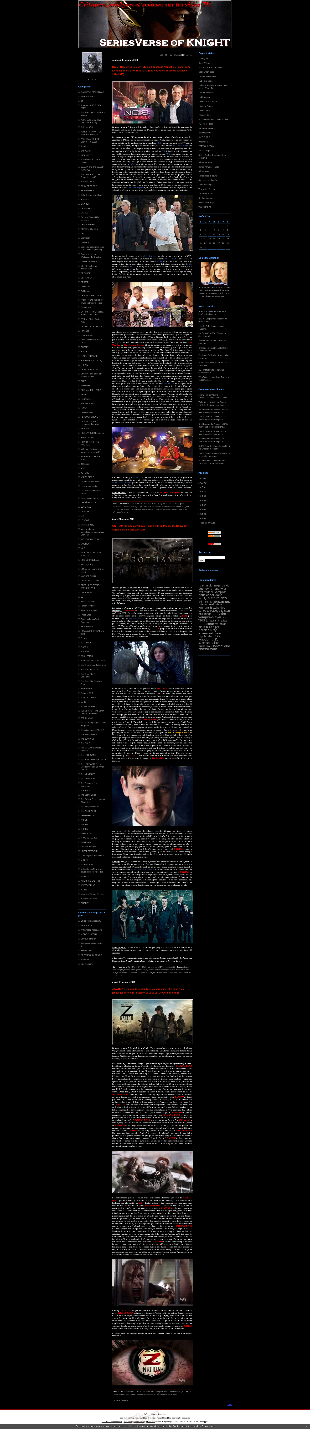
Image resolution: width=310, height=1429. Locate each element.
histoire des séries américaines (214, 600)
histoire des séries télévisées (211, 609)
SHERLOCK (86, 643)
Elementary (86, 307)
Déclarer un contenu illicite (112, 1422)
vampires (220, 592)
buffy (213, 630)
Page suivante (121, 1400)
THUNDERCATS (88, 815)
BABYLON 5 (86, 151)
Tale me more (87, 964)
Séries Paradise (205, 162)
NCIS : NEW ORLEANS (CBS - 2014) (147, 504)
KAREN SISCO (87, 477)
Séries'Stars (203, 171)
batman (127, 970)
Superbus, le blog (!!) (207, 180)
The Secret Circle (88, 795)
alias (224, 620)
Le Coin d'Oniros (205, 93)
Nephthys (202, 409)
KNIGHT (202, 417)
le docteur (206, 624)
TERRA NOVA (87, 718)
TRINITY (84, 829)
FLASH (84, 351)
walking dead (124, 1394)
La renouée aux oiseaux (91, 921)
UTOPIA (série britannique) (92, 856)
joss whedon (209, 637)
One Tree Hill (86, 592)
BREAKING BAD (88, 190)
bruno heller (180, 970)
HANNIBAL (86, 399)
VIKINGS (84, 876)
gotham (185, 967)
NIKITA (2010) (87, 564)
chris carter (206, 595)
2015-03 (202, 478)
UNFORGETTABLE (89, 851)
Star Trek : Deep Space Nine (93, 665)
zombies (133, 1394)
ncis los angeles (154, 507)
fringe (208, 614)
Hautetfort (162, 1414)
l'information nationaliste (91, 930)
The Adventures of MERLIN (92, 730)
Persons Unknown (89, 610)
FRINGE (84, 365)
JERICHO (85, 473)
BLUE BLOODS (87, 182)
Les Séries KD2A (88, 502)
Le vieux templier (88, 939)
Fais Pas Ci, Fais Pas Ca (91, 326)
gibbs (168, 509)
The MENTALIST (88, 774)
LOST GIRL (86, 520)
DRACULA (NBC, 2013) (91, 295)
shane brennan (148, 509)
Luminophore (204, 110)
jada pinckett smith (145, 973)
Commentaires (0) (130, 507)
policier (204, 630)
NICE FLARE (204, 137)
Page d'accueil (175, 55)
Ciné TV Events (205, 63)
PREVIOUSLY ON (206, 146)
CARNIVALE (86, 208)
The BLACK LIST (88, 739)
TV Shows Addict (205, 193)
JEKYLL (84, 468)
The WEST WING (88, 811)
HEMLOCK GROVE (89, 417)
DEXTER (85, 282)
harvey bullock (148, 970)
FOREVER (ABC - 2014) (91, 360)
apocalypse (141, 1394)
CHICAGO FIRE (88, 224)
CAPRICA (85, 204)
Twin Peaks (86, 842)
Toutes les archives (206, 523)
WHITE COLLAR (88, 885)
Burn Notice (86, 199)
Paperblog (203, 142)
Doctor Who (86, 287)
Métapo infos (86, 925)
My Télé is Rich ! (205, 124)
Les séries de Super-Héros (92, 498)
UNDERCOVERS (88, 847)
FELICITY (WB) (87, 335)
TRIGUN (84, 824)
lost (201, 585)
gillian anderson (209, 644)
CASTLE (84, 213)
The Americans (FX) (89, 734)
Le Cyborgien (204, 97)
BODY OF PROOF (89, 186)
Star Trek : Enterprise (90, 669)
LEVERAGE (86, 507)
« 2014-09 (162, 55)
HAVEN (84, 408)
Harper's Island (87, 403)
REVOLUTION (87, 627)
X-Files (84, 890)
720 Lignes (203, 58)
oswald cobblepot (162, 970)
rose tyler (219, 588)
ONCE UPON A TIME (90, 581)
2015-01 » (187, 55)
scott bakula (180, 507)
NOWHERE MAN (88, 576)
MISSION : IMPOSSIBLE (91, 539)
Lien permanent (154, 967)
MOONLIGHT (86, 544)
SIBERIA (84, 647)
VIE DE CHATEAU (89, 934)
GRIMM (84, 395)
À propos (92, 79)
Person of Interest (88, 606)
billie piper (212, 627)
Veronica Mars (87, 864)
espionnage (213, 585)
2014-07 (202, 505)
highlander (205, 636)
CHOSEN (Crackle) (89, 229)
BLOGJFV (85, 959)
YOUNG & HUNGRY (90, 899)
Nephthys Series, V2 (207, 128)
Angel (83, 146)
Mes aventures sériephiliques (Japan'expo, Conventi (93, 532)
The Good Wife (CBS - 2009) (93, 759)
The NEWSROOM (88, 779)
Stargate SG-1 (87, 693)
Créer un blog (149, 1414)
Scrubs (84, 638)
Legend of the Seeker (90, 482)
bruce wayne (118, 970)
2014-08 (202, 501)
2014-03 (202, 518)
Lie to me (85, 511)
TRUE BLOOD (87, 833)
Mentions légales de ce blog (134, 1422)
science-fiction (210, 633)
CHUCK (84, 233)
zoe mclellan (125, 509)
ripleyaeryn (203, 395)
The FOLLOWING (88, 755)
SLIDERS (85, 652)
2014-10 (202, 492)
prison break (207, 604)
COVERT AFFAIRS (89, 261)
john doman (132, 973)
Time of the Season (206, 189)
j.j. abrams (213, 620)
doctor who (208, 649)
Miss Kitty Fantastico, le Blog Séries (213, 119)
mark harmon (160, 509)
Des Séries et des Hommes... (211, 67)
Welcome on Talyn (206, 203)
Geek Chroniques (206, 72)
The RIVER (86, 790)
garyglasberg (136, 509)
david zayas (122, 973)
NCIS (83, 548)
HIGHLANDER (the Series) (92, 433)
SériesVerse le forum (207, 176)
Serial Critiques (205, 151)
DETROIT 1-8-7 (87, 278)
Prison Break (86, 615)
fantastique (221, 646)
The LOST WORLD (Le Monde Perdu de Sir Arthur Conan (92, 767)
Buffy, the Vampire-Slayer (92, 195)
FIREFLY (84, 347)
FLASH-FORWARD (89, 356)
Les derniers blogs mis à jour (131, 1418)
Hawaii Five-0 (87, 412)
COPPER (85, 242)
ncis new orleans (168, 507)
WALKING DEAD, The (90, 881)
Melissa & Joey (87, 525)
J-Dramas (85, 464)
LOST (83, 516)
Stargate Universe (89, 697)
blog (205, 1422)
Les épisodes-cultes (89, 486)
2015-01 (202, 487)
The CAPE (85, 743)
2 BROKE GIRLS (88, 96)
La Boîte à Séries (205, 81)
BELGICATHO (87, 950)
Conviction (85, 238)
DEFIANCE (86, 273)
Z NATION (85, 903)
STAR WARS (86, 688)
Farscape (85, 331)
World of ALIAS (205, 207)
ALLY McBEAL (87, 127)
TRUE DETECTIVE (89, 838)
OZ (82, 597)
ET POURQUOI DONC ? (91, 955)
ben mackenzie (185, 973)
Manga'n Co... (204, 115)
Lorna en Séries (205, 106)
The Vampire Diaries (90, 807)
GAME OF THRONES (90, 369)
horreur (176, 1394)
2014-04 (202, 514)
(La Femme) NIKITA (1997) (92, 92)
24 (82, 101)
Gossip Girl (85, 385)
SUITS (83, 702)
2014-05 (202, 509)
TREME (84, 820)
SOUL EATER (87, 656)
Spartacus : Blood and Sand (93, 661)
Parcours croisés (88, 601)
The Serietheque (205, 185)
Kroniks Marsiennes (207, 76)
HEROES (85, 429)
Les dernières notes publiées (155, 1418)
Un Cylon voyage (206, 198)
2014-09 (202, 496)
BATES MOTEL (87, 155)
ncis (145, 507)
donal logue (117, 975)
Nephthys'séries (205, 133)
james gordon (136, 970)
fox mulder (206, 592)
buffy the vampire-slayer (212, 615)
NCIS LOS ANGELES (90, 560)
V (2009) (84, 860)
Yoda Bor (202, 402)
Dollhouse (85, 291)
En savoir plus (208, 1426)
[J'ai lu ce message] (306, 1426)
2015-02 (202, 483)
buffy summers (208, 641)
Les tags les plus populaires (179, 1418)
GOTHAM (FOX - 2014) (91, 390)
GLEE (83, 381)
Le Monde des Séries (207, 102)
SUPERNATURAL (89, 706)
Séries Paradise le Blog (208, 167)
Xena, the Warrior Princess (92, 894)
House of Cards (87, 437)
